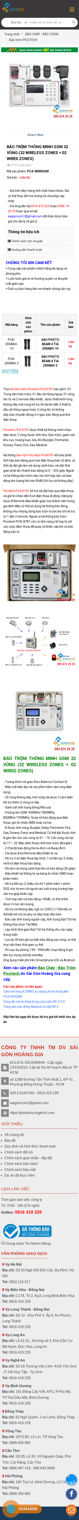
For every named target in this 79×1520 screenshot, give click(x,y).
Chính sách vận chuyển (27, 241)
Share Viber (35, 135)
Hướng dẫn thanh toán (26, 249)
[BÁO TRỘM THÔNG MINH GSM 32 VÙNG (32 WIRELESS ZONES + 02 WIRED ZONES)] (39, 88)
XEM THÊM (10, 371)
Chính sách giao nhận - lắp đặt (28, 1158)
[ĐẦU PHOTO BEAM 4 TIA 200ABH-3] (29, 361)
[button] (71, 1510)
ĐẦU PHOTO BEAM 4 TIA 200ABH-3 (50, 361)
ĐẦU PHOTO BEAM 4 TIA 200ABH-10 (50, 344)
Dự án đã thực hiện (19, 1175)
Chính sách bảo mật (20, 1170)
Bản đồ (10, 1140)
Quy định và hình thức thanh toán (30, 1146)
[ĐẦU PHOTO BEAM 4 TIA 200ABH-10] (29, 344)
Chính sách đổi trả (18, 1152)
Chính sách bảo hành (21, 1164)
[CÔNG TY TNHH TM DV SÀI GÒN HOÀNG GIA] (13, 7)
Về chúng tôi (14, 1135)
